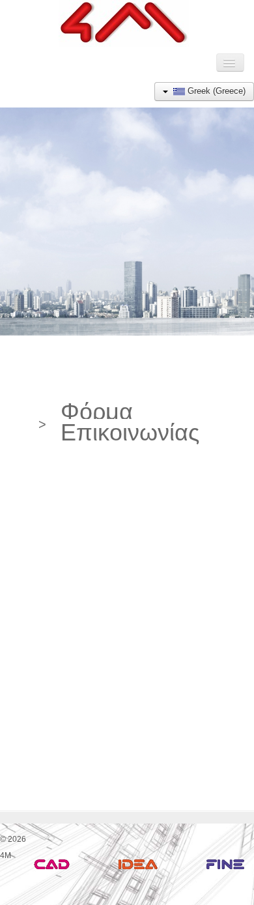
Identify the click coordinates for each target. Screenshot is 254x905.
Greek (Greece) (215, 91)
